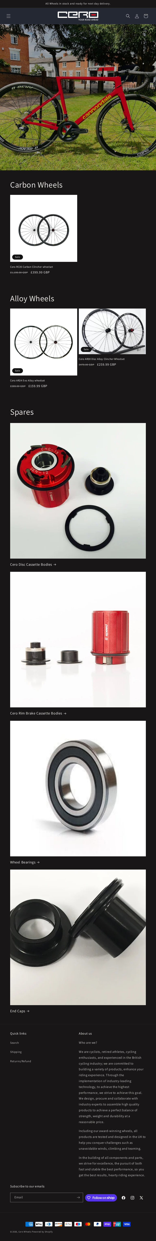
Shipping (16, 1052)
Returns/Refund (20, 1061)
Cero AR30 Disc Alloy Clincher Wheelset (102, 359)
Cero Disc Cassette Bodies (31, 564)
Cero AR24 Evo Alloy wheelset (27, 380)
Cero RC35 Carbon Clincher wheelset (31, 267)
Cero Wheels (24, 1231)
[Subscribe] (78, 1197)
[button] (8, 16)
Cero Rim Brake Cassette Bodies (36, 713)
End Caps (17, 1011)
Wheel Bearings (22, 862)
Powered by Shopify (42, 1231)
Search (14, 1043)
